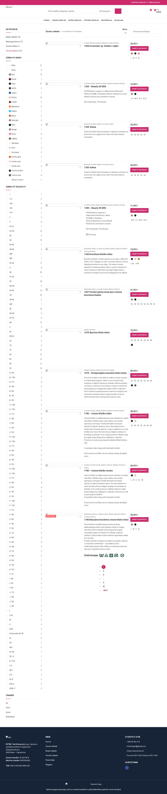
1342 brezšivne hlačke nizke (98, 254)
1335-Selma (90, 127)
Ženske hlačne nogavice (104, 83)
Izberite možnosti (139, 48)
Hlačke (86, 43)
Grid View (116, 32)
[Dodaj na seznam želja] (80, 45)
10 (104, 586)
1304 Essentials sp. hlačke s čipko (101, 46)
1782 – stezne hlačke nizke (97, 413)
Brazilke (87, 124)
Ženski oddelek (95, 43)
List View (120, 32)
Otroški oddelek (52, 755)
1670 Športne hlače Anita (97, 332)
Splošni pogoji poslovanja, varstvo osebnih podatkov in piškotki (70, 789)
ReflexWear (10, 717)
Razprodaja (50, 760)
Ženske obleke (11, 46)
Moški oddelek (11, 37)
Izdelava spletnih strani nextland (108, 789)
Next (105, 590)
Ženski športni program (105, 370)
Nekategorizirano (12, 42)
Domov (48, 742)
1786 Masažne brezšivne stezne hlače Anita (106, 519)
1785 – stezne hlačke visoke (98, 470)
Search (118, 11)
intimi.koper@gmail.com (136, 746)
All (7, 703)
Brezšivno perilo (90, 249)
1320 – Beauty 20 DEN (95, 86)
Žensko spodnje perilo (110, 43)
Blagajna (49, 765)
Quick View (151, 48)
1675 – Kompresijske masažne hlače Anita (105, 373)
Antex (8, 712)
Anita (8, 708)
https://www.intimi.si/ (135, 751)
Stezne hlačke (89, 83)
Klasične (106, 249)
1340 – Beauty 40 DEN (95, 208)
